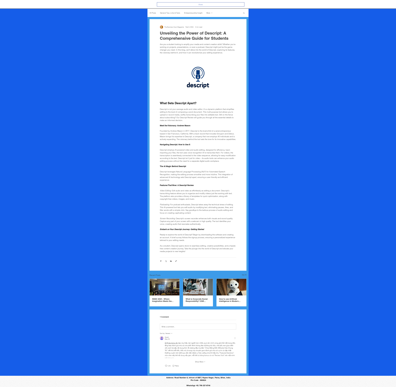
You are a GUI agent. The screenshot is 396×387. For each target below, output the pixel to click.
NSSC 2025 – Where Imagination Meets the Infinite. (162, 300)
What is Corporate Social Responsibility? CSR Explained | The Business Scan (197, 300)
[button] (244, 13)
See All (244, 275)
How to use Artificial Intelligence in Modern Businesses (229, 300)
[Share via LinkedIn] (171, 261)
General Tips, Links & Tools (170, 13)
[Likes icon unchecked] (166, 366)
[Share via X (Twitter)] (166, 261)
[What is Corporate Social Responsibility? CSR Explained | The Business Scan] (198, 287)
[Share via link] (176, 261)
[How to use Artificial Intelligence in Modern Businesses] (231, 287)
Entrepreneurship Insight (193, 13)
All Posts (153, 13)
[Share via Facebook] (161, 261)
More (208, 13)
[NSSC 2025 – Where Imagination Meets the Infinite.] (164, 287)
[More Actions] (235, 338)
